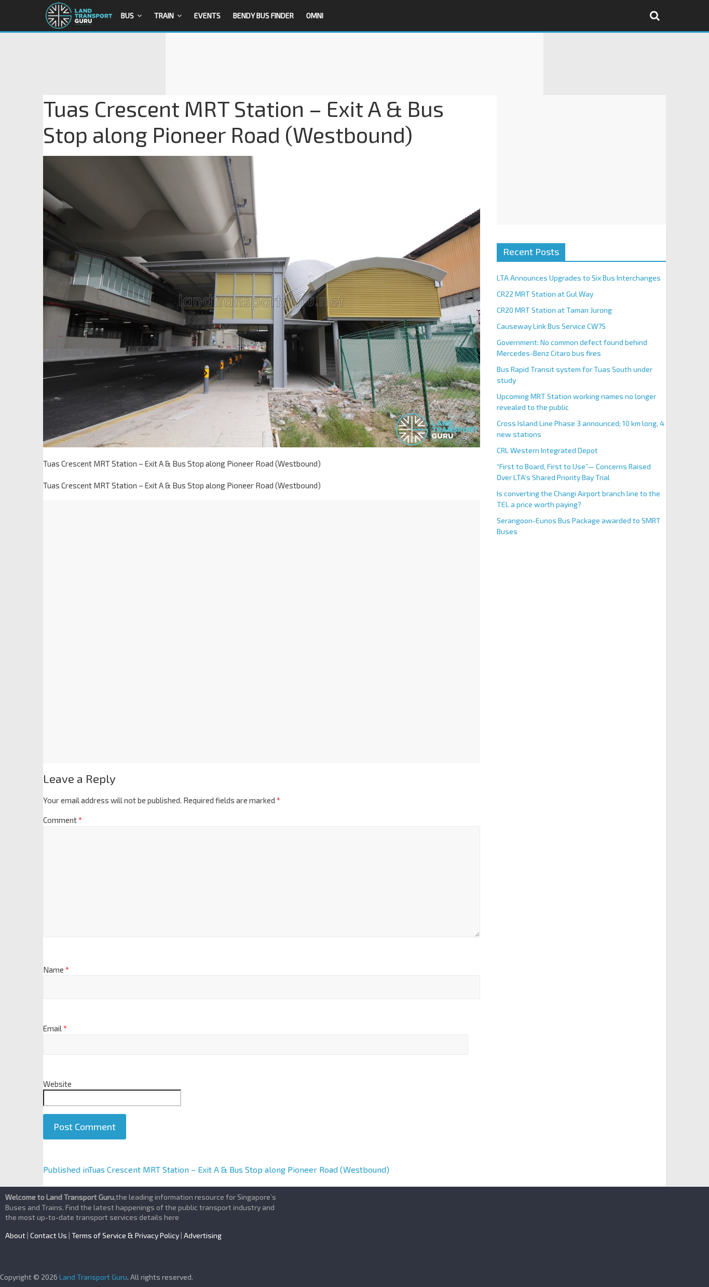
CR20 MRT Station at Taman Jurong (554, 310)
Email (55, 1028)
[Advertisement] (354, 64)
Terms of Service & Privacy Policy (125, 1235)
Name (56, 969)
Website (57, 1084)
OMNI (314, 15)
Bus (127, 15)
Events (207, 15)
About (15, 1235)
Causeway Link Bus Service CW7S (551, 326)
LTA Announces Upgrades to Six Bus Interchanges (579, 277)
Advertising (203, 1235)
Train (164, 15)
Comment (62, 820)
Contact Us (48, 1235)
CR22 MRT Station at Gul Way (545, 293)
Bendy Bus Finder (263, 15)
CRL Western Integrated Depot (547, 450)
